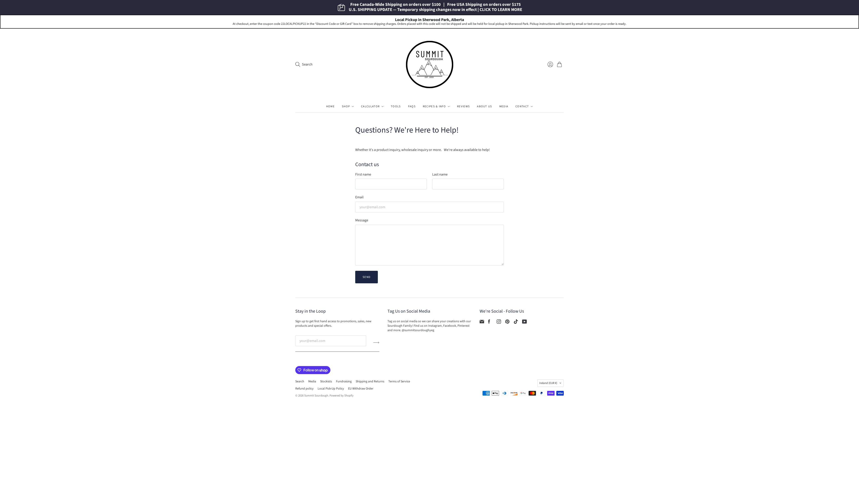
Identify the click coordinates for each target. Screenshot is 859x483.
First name (363, 174)
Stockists (326, 381)
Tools (396, 106)
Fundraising (344, 381)
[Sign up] (376, 343)
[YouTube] (524, 322)
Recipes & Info (434, 106)
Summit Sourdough (316, 396)
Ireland (548, 383)
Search (299, 381)
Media (503, 106)
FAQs (412, 106)
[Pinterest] (507, 322)
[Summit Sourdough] (429, 64)
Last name (440, 174)
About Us (484, 106)
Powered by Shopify (341, 396)
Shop (346, 106)
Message (361, 220)
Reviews (463, 106)
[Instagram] (499, 322)
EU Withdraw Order (360, 388)
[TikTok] (516, 322)
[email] (482, 322)
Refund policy (304, 388)
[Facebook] (489, 322)
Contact (522, 106)
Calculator (370, 106)
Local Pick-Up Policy (331, 388)
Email (359, 197)
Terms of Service (399, 381)
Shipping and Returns (370, 381)
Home (330, 106)
